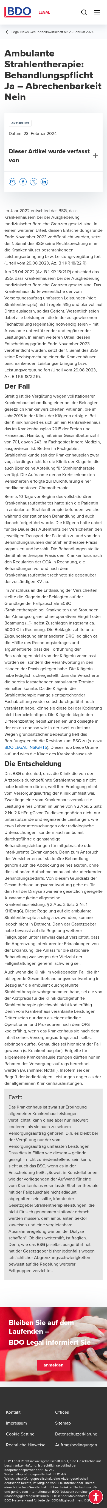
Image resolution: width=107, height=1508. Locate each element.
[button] (12, 181)
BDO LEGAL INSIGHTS (25, 747)
